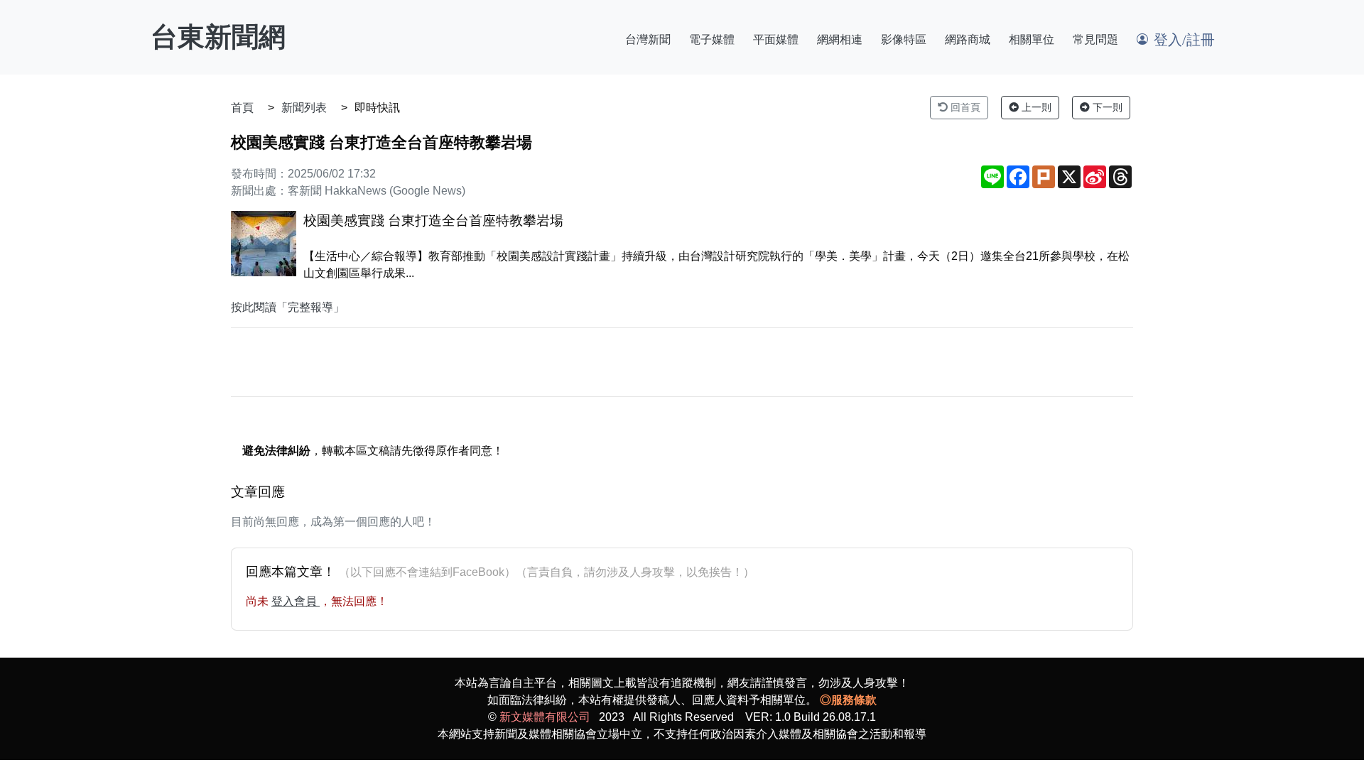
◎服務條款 (848, 700)
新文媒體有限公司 (544, 717)
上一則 (1035, 107)
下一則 (1106, 107)
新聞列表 (304, 108)
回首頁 (964, 107)
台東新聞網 (218, 37)
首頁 (242, 108)
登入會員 (295, 601)
